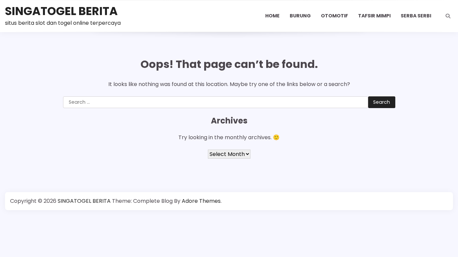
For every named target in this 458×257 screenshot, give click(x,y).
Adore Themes (201, 201)
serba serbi (416, 15)
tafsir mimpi (374, 15)
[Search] (448, 16)
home (272, 15)
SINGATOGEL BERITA (61, 11)
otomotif (334, 15)
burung (300, 15)
